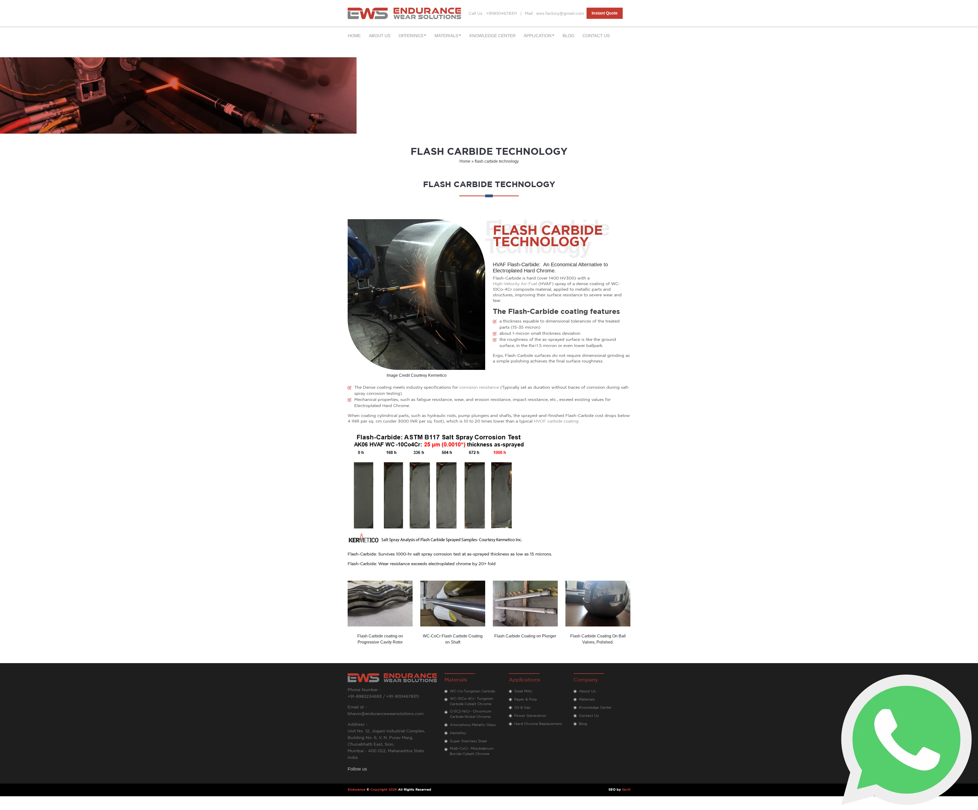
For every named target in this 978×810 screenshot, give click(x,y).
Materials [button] (446, 35)
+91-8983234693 (365, 697)
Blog (568, 35)
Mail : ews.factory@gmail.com (554, 14)
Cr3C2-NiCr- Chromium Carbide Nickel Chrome (470, 714)
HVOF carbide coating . (557, 421)
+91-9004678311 (402, 697)
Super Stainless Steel (468, 741)
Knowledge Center (492, 35)
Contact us (596, 35)
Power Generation (530, 715)
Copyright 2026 (383, 789)
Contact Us (589, 715)
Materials (587, 699)
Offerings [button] (411, 35)
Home (354, 35)
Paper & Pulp (525, 699)
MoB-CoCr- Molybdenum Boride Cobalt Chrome (472, 751)
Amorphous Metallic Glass (473, 725)
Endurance (356, 789)
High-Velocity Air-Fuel (515, 284)
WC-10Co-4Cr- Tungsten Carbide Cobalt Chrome (471, 701)
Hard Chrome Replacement (538, 723)
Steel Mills (523, 691)
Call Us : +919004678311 (493, 14)
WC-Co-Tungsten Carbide (472, 691)
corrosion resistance (479, 387)
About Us (379, 35)
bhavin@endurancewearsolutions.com (386, 714)
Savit (626, 789)
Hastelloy (458, 733)
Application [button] (537, 35)
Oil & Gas (522, 707)
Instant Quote (605, 13)
